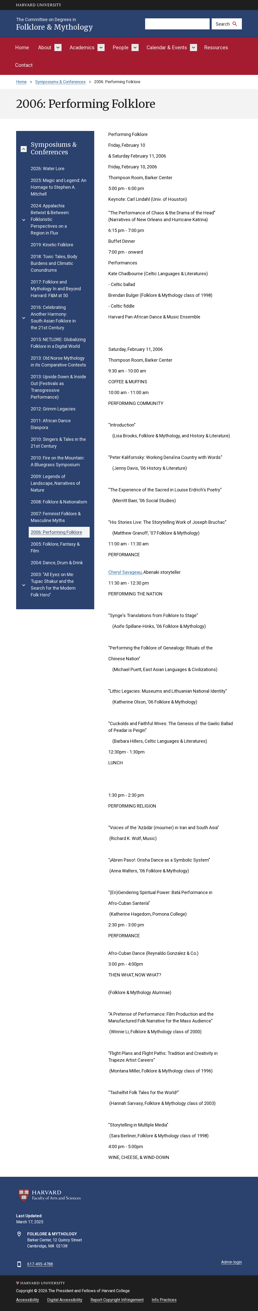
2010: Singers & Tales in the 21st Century (58, 443)
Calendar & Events (167, 47)
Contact (24, 65)
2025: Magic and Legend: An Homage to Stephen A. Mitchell (58, 187)
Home (22, 47)
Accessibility (27, 1299)
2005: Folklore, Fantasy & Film (55, 547)
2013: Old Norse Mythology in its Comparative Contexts (58, 361)
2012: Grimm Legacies (53, 408)
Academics (82, 47)
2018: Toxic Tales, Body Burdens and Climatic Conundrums (54, 263)
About (44, 47)
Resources (216, 47)
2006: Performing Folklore (56, 532)
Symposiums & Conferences (60, 81)
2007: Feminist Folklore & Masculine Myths (56, 517)
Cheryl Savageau (125, 572)
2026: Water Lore (47, 168)
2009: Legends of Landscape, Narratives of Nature (55, 483)
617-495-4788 (40, 1264)
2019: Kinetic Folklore (52, 244)
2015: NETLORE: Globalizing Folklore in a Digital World (58, 343)
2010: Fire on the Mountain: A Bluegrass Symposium (57, 461)
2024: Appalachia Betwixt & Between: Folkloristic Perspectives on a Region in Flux (50, 219)
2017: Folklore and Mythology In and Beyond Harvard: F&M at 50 (56, 288)
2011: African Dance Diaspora (51, 424)
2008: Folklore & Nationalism (59, 501)
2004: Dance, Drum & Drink (57, 562)
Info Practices (164, 1299)
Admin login (231, 1262)
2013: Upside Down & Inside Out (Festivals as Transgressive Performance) (58, 387)
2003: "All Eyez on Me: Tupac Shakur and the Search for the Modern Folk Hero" (53, 584)
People (120, 47)
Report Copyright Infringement (117, 1299)
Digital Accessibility (64, 1299)
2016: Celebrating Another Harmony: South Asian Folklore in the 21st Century (53, 317)
